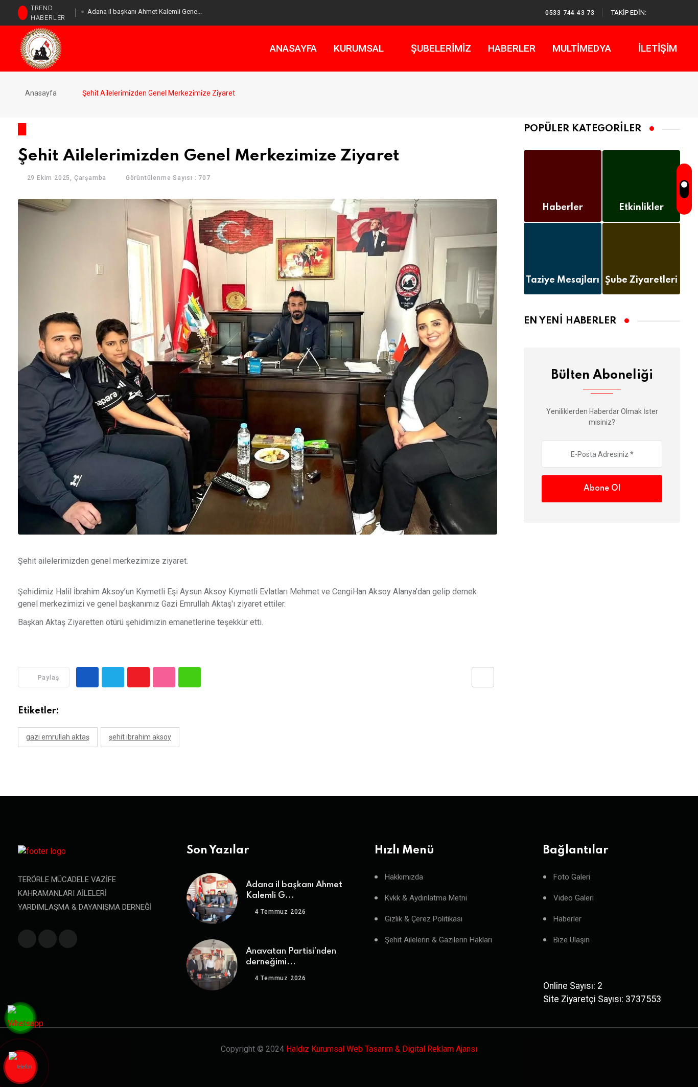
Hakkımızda (404, 877)
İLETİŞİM (657, 48)
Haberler (562, 207)
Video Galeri (573, 898)
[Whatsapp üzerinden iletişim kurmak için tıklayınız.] (25, 1019)
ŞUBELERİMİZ (441, 48)
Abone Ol (602, 488)
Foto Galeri (571, 877)
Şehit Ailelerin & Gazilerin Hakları (438, 940)
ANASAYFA (293, 48)
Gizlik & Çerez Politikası (423, 919)
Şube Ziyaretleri (641, 280)
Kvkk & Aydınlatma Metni (426, 898)
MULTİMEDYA (583, 48)
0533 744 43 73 (570, 12)
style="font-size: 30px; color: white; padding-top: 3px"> (20, 1067)
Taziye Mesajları (562, 280)
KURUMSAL (360, 48)
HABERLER (512, 48)
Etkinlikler (641, 207)
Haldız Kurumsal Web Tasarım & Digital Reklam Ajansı (381, 1049)
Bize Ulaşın (571, 940)
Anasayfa (40, 93)
